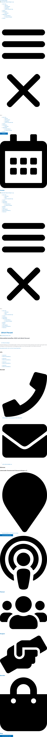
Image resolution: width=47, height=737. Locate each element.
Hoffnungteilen (7, 6)
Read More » (10, 348)
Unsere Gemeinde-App (9, 9)
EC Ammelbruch (7, 15)
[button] (23, 68)
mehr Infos (4, 117)
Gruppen (2, 633)
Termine (3, 10)
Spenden (6, 5)
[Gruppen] (23, 631)
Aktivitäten (7, 13)
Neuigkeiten (7, 7)
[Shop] (23, 730)
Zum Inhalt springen (3, 0)
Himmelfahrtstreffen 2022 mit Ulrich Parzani (15, 338)
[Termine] (23, 187)
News (6, 197)
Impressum (4, 211)
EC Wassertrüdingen (8, 130)
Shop (1, 733)
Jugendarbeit (4, 14)
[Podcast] (23, 589)
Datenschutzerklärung (6, 210)
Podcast (3, 18)
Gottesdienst (4, 11)
